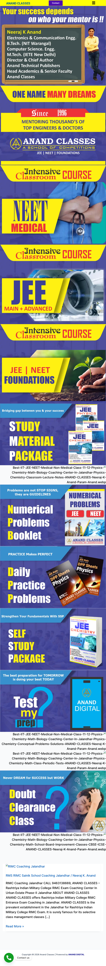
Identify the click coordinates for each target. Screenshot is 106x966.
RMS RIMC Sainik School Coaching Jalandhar (38, 875)
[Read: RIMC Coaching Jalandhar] (25, 866)
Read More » (15, 926)
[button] (93, 3)
